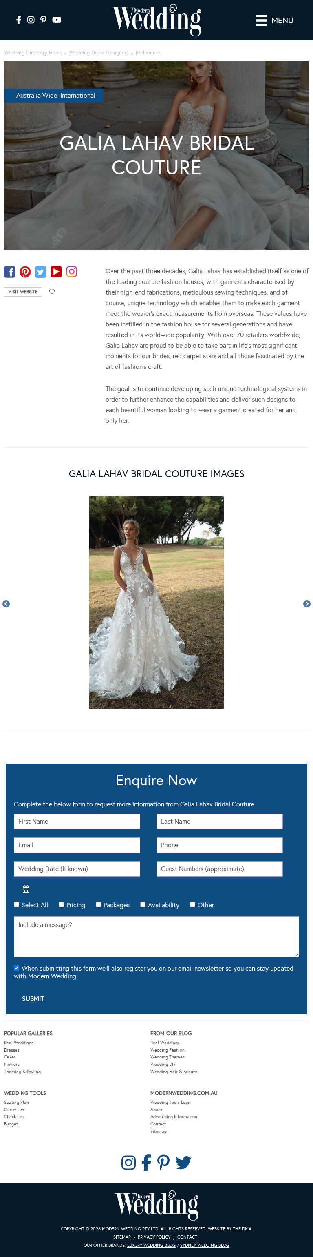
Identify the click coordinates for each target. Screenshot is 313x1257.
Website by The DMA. (230, 1229)
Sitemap (158, 1131)
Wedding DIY (163, 1064)
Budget (11, 1124)
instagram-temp (71, 272)
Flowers (12, 1064)
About (156, 1109)
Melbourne (148, 52)
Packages (117, 905)
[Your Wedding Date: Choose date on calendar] (26, 889)
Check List (14, 1116)
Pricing (75, 905)
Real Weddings (18, 1042)
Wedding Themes (167, 1057)
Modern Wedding (156, 1205)
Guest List (14, 1109)
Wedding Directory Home (33, 52)
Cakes (10, 1057)
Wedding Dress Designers (99, 52)
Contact (158, 1124)
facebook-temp (9, 272)
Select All (35, 905)
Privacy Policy (154, 1237)
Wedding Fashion (167, 1050)
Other (206, 905)
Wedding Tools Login (171, 1102)
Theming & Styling (22, 1071)
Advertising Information (173, 1116)
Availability (163, 905)
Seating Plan (16, 1102)
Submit (33, 998)
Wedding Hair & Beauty (173, 1071)
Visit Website (23, 292)
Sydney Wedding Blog (204, 1245)
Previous (6, 604)
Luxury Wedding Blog (151, 1245)
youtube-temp (56, 272)
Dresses (12, 1050)
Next (307, 604)
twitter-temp (40, 272)
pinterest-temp (25, 272)
